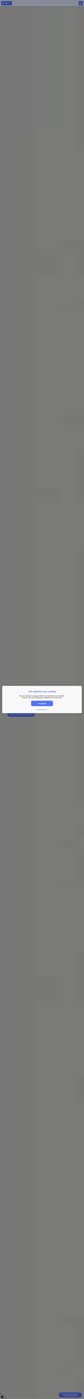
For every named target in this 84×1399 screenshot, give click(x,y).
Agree (43, 703)
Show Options (41, 710)
